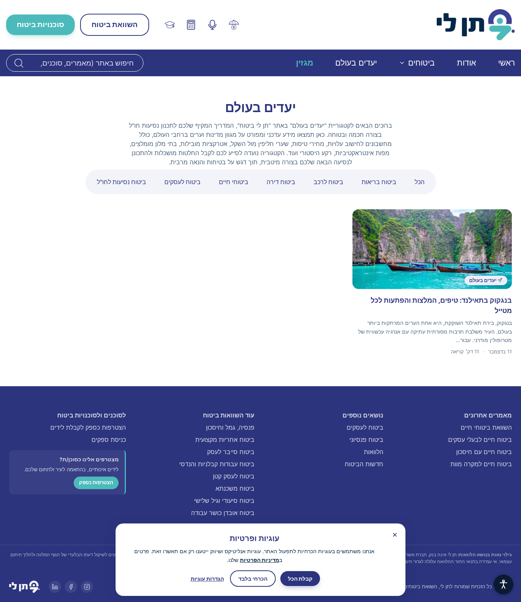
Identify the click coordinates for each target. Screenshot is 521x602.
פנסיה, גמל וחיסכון (230, 427)
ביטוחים (421, 62)
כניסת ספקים (109, 439)
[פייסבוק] (71, 587)
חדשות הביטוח (364, 464)
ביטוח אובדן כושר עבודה (222, 513)
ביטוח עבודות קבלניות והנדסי (216, 464)
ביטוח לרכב (328, 182)
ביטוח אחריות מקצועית (224, 439)
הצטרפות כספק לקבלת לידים (88, 427)
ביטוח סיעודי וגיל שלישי (224, 500)
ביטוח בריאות (379, 182)
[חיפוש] (18, 63)
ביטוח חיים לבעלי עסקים (480, 439)
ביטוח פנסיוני (366, 439)
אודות (466, 62)
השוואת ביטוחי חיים (486, 427)
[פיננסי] (233, 24)
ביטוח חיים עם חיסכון (484, 452)
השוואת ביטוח (115, 24)
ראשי (506, 62)
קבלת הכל (300, 578)
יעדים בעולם (356, 62)
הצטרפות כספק (96, 482)
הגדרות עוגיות (207, 578)
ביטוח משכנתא (234, 488)
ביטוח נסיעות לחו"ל (121, 182)
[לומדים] (169, 24)
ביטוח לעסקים (182, 182)
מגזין (304, 62)
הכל (420, 182)
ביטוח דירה (281, 182)
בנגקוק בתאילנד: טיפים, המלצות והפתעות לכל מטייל (441, 305)
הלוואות (373, 452)
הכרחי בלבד (252, 578)
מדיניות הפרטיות (259, 560)
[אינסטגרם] (87, 587)
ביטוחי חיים (233, 182)
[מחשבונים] (191, 24)
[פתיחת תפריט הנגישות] (503, 584)
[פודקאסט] (212, 24)
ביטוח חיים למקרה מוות (481, 464)
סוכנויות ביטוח (40, 24)
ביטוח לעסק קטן (233, 476)
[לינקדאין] (55, 587)
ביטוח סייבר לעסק (230, 452)
